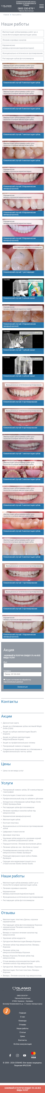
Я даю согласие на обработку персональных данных (17, 681)
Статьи (23, 1032)
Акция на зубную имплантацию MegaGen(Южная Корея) (16, 738)
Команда (22, 1021)
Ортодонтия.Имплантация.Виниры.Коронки (21, 941)
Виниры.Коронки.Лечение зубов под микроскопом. (18, 957)
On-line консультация (23, 1044)
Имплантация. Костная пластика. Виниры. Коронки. (21, 971)
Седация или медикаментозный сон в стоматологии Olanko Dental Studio (19, 862)
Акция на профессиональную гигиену (19, 743)
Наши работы (22, 1028)
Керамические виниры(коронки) (17, 816)
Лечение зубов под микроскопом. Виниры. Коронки (21, 946)
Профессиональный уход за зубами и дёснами (23, 799)
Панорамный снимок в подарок (16, 746)
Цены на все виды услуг (13, 771)
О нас (22, 1017)
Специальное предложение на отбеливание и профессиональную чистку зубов (22, 750)
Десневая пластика (11, 835)
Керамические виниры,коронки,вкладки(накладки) (18, 46)
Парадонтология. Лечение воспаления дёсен (22, 844)
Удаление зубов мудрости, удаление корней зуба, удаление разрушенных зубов (22, 839)
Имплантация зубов (11, 819)
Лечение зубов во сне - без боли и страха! (21, 847)
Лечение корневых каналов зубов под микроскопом (19, 812)
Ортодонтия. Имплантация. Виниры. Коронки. (22, 967)
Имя (5, 662)
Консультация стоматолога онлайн (18, 795)
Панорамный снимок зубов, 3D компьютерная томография (23, 791)
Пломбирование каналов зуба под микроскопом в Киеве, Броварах (18, 851)
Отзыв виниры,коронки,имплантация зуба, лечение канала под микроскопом (21, 962)
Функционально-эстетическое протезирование (22, 53)
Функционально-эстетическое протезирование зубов (23, 827)
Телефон (7, 671)
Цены (22, 1036)
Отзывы (22, 1025)
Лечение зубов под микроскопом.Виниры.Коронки (16, 951)
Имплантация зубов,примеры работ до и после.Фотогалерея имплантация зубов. (20, 33)
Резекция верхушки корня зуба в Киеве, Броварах (20, 857)
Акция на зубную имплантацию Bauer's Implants (19, 733)
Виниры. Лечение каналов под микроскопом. (22, 976)
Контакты (22, 1040)
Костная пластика (11, 823)
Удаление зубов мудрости (14, 938)
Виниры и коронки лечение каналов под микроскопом (20, 934)
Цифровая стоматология (14, 832)
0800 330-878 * (26, 8)
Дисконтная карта (11, 723)
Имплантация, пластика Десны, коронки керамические (20, 920)
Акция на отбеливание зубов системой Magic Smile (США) (22, 727)
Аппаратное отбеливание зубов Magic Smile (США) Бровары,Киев (22, 803)
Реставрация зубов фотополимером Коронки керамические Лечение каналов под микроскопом (22, 927)
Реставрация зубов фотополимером (18, 58)
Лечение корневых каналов (14, 40)
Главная (6, 15)
